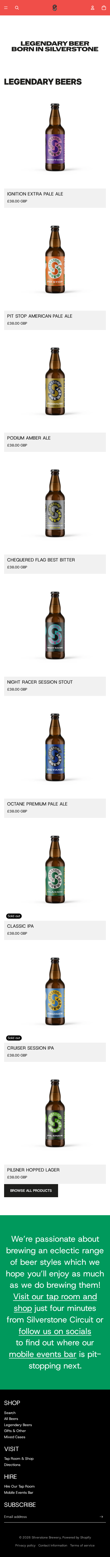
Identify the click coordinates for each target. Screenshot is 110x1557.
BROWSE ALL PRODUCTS (31, 1190)
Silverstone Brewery (46, 1537)
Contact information (52, 1545)
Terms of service (82, 1545)
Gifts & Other (15, 1430)
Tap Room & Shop (19, 1458)
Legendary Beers (18, 1424)
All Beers (11, 1418)
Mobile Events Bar (18, 1492)
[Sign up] (101, 1516)
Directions (12, 1464)
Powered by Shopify (76, 1537)
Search (10, 1412)
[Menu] (6, 8)
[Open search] (17, 7)
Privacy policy (25, 1545)
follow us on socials (55, 1331)
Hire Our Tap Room (19, 1486)
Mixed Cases (14, 1437)
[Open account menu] (92, 7)
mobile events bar (42, 1354)
